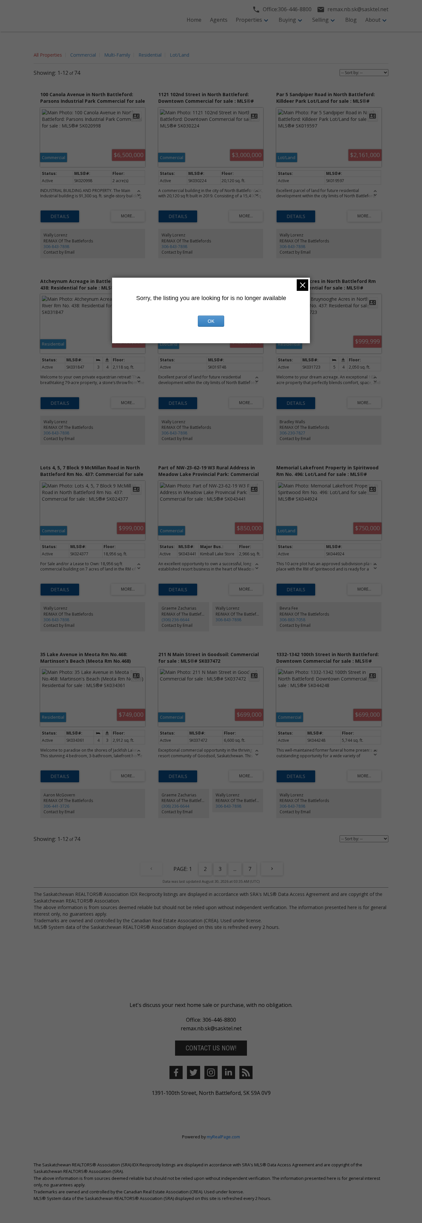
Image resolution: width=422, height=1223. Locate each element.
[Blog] (246, 1072)
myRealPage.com (223, 1137)
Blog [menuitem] (351, 19)
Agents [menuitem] (218, 19)
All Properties (48, 55)
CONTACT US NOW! (211, 1048)
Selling (320, 19)
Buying (287, 19)
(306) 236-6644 (175, 620)
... (234, 869)
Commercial (83, 55)
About (372, 19)
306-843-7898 (56, 246)
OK (211, 321)
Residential (150, 55)
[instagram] (211, 1072)
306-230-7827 (292, 433)
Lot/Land (179, 55)
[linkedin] (228, 1072)
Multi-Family (117, 55)
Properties (249, 19)
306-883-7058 (292, 620)
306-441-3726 (56, 806)
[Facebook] (176, 1072)
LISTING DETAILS (60, 216)
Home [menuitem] (194, 19)
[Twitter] (193, 1072)
